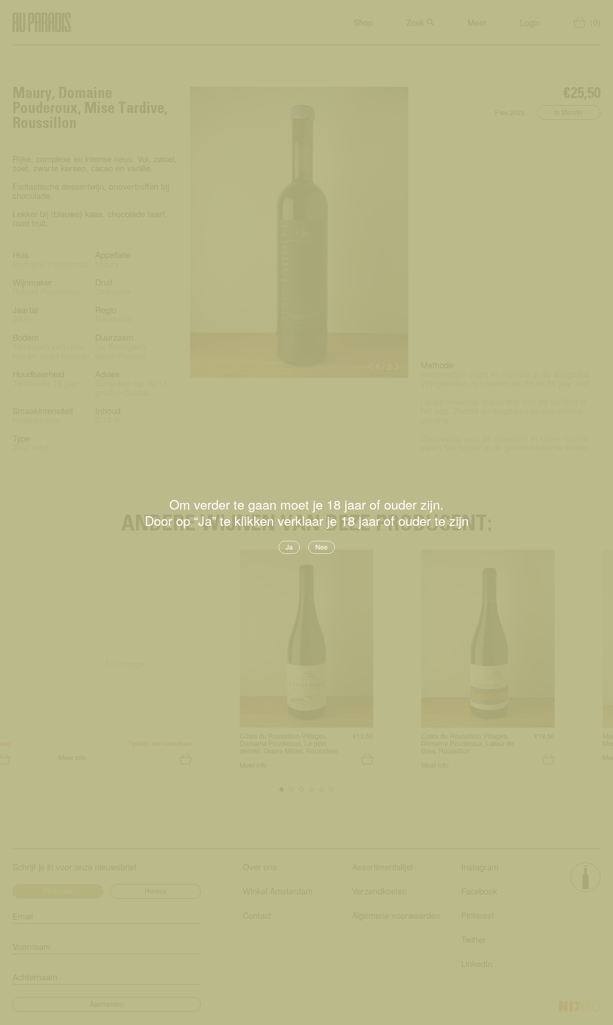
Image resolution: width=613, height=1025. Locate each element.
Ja (289, 547)
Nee (321, 547)
